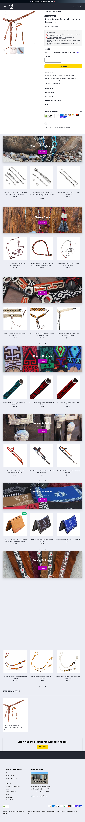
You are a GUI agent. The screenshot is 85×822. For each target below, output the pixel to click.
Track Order (9, 797)
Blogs (7, 794)
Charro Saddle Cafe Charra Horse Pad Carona (42, 540)
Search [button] (44, 746)
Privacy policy (41, 811)
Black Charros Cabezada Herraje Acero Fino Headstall (41, 471)
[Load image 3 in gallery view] (20, 50)
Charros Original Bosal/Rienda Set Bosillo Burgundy (15, 264)
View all (42, 151)
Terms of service (50, 811)
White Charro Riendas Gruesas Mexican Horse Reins (68, 677)
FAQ (7, 773)
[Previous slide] (33, 50)
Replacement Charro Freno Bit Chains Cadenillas (68, 193)
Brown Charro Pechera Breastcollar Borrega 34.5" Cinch (15, 334)
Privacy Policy (10, 789)
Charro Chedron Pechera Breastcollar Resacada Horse (13, 726)
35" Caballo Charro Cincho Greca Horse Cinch (41, 403)
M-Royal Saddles (50, 16)
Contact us (9, 781)
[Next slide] (37, 50)
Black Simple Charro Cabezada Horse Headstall (68, 471)
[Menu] (5, 7)
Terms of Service (11, 792)
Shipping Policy (10, 775)
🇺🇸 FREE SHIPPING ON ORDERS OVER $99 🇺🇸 (42, 1)
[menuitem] (17, 773)
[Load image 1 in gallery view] (6, 50)
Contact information (71, 811)
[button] (79, 6)
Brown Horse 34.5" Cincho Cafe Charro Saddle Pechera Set (42, 334)
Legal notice (31, 813)
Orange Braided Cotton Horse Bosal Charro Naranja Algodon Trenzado (42, 264)
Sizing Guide (9, 800)
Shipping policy (61, 811)
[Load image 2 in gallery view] (13, 50)
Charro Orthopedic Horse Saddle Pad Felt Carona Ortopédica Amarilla (15, 540)
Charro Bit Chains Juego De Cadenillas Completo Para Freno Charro (15, 193)
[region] (42, 1)
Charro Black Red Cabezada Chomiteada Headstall (15, 471)
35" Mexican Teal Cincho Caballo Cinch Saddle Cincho (15, 403)
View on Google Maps (40, 796)
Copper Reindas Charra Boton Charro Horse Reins (41, 677)
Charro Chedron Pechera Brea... (60, 127)
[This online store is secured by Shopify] (48, 116)
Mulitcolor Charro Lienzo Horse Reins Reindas (15, 677)
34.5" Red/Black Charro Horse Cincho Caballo (68, 403)
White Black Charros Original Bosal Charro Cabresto (68, 264)
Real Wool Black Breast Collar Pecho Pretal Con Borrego (68, 334)
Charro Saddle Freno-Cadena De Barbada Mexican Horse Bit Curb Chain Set (42, 194)
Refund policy (32, 811)
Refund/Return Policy (12, 778)
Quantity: (47, 56)
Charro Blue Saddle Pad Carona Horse (68, 539)
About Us (8, 783)
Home (46, 127)
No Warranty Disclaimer (13, 786)
